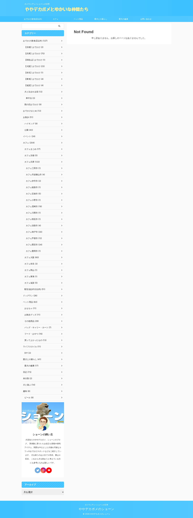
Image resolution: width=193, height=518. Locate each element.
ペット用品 (78, 19)
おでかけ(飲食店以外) (33, 19)
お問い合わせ (145, 19)
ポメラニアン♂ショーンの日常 (96, 505)
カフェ (55, 19)
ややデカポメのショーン (96, 509)
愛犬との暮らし (100, 19)
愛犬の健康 (123, 19)
